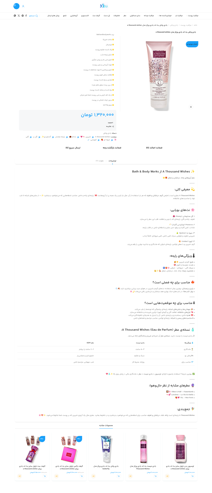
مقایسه (108, 126)
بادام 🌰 (72, 136)
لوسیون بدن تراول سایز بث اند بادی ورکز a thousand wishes (180, 467)
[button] (192, 476)
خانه (195, 25)
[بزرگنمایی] (191, 107)
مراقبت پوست (185, 25)
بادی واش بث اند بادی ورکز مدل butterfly (106, 467)
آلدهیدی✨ (46, 136)
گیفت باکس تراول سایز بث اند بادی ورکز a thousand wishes (69, 467)
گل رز (35, 136)
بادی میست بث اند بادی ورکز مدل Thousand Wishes (143, 467)
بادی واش (174, 25)
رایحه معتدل (60, 136)
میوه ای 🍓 (105, 139)
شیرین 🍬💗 (85, 136)
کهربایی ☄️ (92, 139)
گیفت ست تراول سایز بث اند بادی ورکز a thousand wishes (32, 467)
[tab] (112, 161)
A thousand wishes (102, 136)
